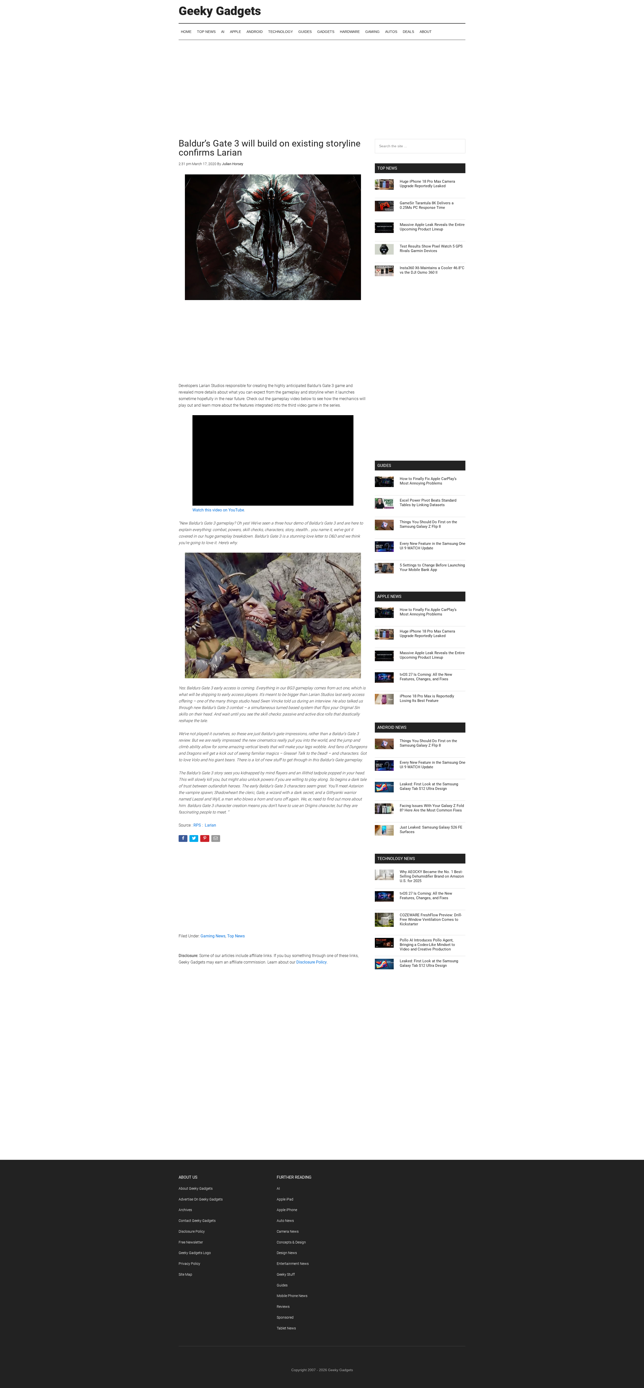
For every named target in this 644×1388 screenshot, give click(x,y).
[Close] (409, 613)
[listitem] (322, 681)
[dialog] (322, 694)
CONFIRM (287, 767)
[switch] (384, 692)
